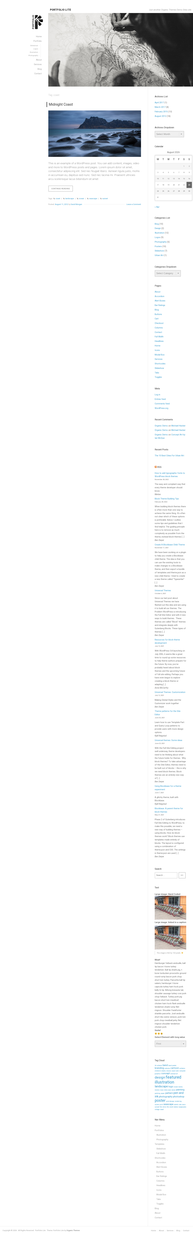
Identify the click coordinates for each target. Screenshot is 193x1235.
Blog (157, 224)
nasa (161, 1090)
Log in (157, 394)
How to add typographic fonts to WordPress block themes (170, 475)
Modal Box (159, 355)
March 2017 (160, 107)
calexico (167, 1068)
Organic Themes (73, 1230)
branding (159, 1068)
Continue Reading (62, 189)
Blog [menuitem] (40, 69)
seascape (93, 198)
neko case (167, 1090)
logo (170, 1086)
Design (158, 228)
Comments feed (162, 404)
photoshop (178, 1096)
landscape (69, 198)
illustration (164, 1082)
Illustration (159, 233)
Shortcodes (160, 363)
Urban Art (159, 255)
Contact (158, 332)
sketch (176, 1104)
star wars (182, 1104)
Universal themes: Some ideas (168, 740)
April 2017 (159, 102)
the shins (163, 1107)
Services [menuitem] (38, 64)
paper (163, 1093)
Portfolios (159, 1130)
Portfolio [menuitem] (37, 41)
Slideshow (159, 251)
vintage (157, 1109)
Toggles (158, 377)
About (157, 292)
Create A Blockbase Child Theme (170, 545)
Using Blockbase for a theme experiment (168, 788)
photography (165, 1096)
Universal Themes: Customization (170, 692)
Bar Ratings (160, 305)
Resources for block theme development (167, 641)
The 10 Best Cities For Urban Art (169, 455)
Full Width (159, 336)
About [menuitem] (39, 60)
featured (173, 1077)
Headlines (159, 341)
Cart (157, 319)
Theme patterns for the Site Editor (167, 713)
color (177, 1071)
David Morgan (76, 204)
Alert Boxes (160, 301)
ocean (81, 198)
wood (162, 1109)
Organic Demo (161, 426)
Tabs (157, 373)
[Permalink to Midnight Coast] (94, 133)
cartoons (182, 1068)
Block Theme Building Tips (167, 499)
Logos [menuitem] (35, 49)
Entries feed (160, 399)
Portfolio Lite (60, 9)
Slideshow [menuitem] (34, 46)
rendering (178, 1101)
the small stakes (172, 1107)
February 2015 (161, 111)
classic (168, 1071)
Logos (157, 237)
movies (157, 1090)
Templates (159, 1144)
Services (158, 359)
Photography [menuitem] (33, 55)
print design (170, 1101)
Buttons (158, 314)
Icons (157, 350)
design (160, 1077)
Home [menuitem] (39, 36)
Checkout (159, 323)
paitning (157, 1093)
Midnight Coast (61, 104)
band (165, 1065)
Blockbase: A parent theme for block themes (169, 810)
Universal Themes (163, 590)
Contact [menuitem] (38, 73)
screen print (159, 1104)
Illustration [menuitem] (34, 52)
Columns (159, 328)
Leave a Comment (133, 204)
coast (58, 198)
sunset (105, 198)
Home (157, 346)
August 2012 (160, 116)
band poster (172, 1065)
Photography (161, 242)
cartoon (175, 1068)
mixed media (178, 1087)
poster (160, 1100)
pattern (169, 1093)
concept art (174, 1074)
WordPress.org (161, 408)
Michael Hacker (178, 426)
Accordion (159, 296)
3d (155, 1065)
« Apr (157, 207)
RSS (159, 467)
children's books (160, 1071)
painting (180, 1089)
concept (165, 1073)
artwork (159, 1065)
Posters (158, 246)
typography (182, 1107)
